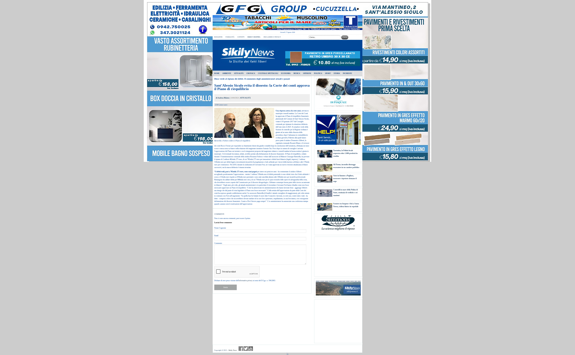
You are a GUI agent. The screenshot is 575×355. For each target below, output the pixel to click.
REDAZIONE (218, 37)
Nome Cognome (220, 228)
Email (216, 236)
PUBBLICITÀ (230, 37)
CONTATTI (240, 37)
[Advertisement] (338, 255)
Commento (218, 243)
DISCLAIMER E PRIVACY (272, 37)
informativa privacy (246, 280)
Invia (225, 287)
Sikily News (233, 350)
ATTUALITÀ (245, 98)
